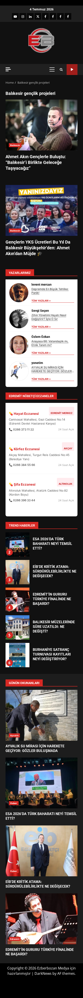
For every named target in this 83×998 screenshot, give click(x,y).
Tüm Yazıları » (41, 300)
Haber (13, 803)
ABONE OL (72, 69)
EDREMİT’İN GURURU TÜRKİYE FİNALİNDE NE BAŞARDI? (17, 600)
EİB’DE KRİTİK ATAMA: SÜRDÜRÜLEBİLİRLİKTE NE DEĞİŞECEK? (17, 572)
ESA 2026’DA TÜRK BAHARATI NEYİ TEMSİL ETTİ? (17, 544)
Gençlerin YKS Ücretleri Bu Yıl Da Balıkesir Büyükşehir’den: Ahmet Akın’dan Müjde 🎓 (41, 210)
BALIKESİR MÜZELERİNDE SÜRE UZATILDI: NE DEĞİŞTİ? (17, 627)
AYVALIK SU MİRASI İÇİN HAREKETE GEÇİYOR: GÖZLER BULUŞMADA (51, 371)
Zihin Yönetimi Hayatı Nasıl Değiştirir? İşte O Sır (48, 317)
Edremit (14, 938)
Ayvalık (14, 735)
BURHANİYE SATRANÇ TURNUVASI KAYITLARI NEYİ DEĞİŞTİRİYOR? (17, 655)
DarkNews (43, 973)
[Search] (61, 69)
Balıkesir (15, 145)
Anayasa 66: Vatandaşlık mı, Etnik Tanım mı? (49, 343)
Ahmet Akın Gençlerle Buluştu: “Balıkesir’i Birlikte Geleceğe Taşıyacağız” (41, 125)
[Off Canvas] (8, 69)
